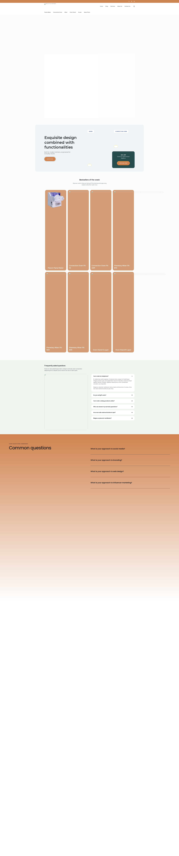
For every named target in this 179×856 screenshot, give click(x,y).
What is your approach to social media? (108, 449)
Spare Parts (87, 12)
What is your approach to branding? (106, 460)
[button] (130, 448)
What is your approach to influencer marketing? (111, 483)
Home (101, 6)
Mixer (66, 12)
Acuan (80, 12)
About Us (119, 6)
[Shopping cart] (134, 6)
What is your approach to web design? (107, 471)
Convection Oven (57, 12)
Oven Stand (73, 12)
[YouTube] (134, 1)
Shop (106, 6)
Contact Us (127, 6)
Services (112, 6)
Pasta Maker (47, 12)
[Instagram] (131, 1)
